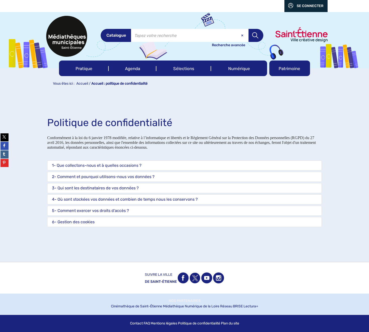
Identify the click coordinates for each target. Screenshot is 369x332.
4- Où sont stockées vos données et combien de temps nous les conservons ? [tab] (125, 199)
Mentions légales (164, 323)
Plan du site (230, 323)
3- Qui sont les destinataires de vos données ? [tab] (95, 188)
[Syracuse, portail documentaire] (66, 36)
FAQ (147, 323)
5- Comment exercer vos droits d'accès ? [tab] (90, 210)
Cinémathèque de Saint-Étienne (136, 306)
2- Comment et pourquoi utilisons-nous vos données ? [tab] (103, 176)
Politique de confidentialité (199, 323)
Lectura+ (250, 306)
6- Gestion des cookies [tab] (73, 221)
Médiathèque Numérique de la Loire (191, 306)
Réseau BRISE (231, 306)
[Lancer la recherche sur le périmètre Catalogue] (256, 35)
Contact (136, 323)
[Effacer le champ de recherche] (243, 35)
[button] (84, 68)
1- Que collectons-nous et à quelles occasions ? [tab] (97, 165)
